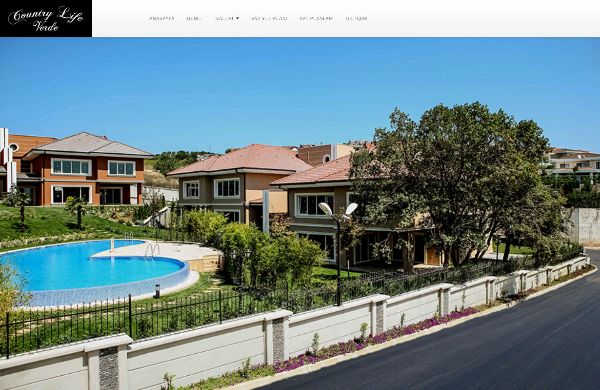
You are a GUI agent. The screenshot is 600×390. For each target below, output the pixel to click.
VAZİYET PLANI (269, 18)
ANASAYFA (162, 18)
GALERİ (225, 18)
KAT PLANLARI (317, 18)
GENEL (195, 18)
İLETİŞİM (356, 18)
